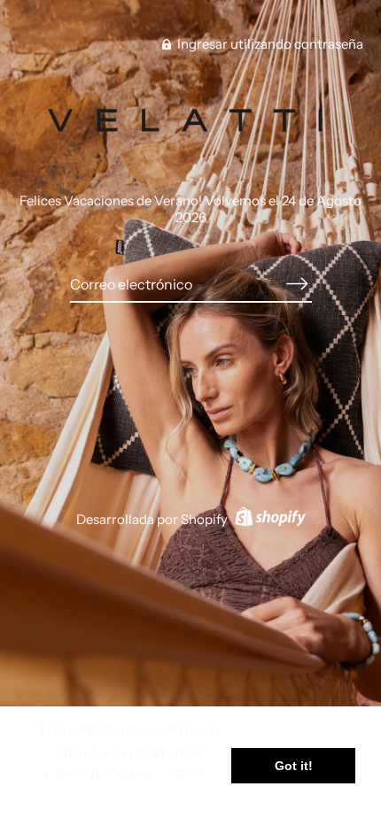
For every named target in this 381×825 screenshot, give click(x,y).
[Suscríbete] (297, 284)
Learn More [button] (129, 797)
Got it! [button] (294, 766)
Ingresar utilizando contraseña (269, 43)
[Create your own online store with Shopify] (268, 519)
